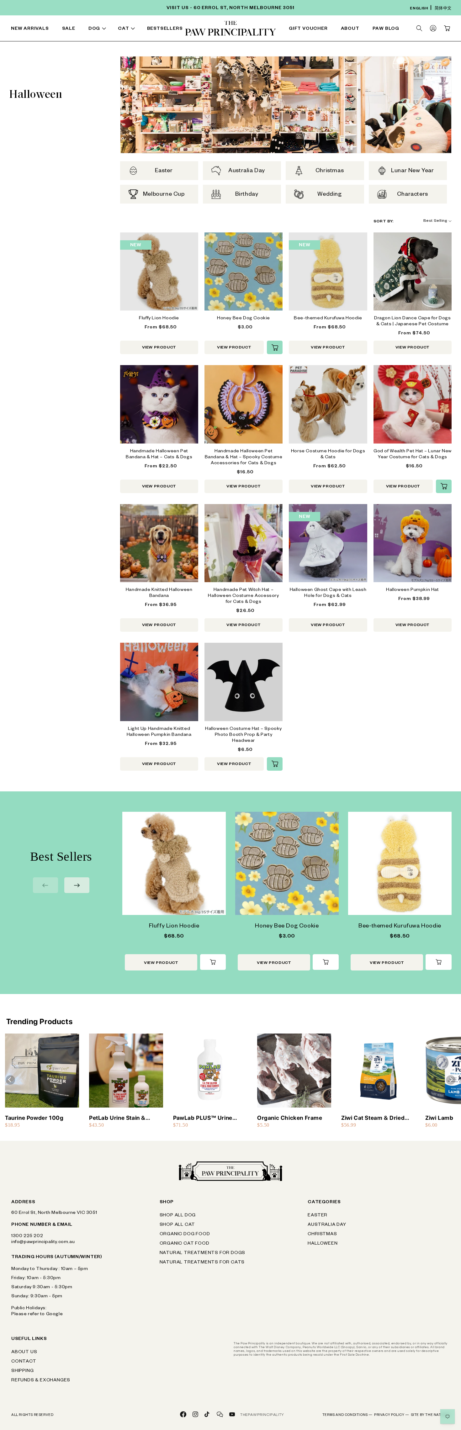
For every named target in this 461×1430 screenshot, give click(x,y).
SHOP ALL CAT (177, 1225)
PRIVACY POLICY (391, 1415)
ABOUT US (24, 1352)
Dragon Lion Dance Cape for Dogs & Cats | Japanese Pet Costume (412, 321)
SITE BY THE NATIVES (430, 1415)
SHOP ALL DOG (178, 1215)
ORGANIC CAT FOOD (184, 1244)
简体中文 (443, 9)
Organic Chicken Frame (289, 1117)
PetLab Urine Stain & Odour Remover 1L (117, 1118)
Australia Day (327, 1225)
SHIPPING (22, 1371)
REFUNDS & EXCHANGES (40, 1380)
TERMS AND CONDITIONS (347, 1415)
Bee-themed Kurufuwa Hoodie (328, 318)
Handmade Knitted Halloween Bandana (159, 593)
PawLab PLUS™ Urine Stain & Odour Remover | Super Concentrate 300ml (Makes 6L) (209, 1118)
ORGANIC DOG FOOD (185, 1234)
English (419, 9)
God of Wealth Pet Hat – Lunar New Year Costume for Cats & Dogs (413, 454)
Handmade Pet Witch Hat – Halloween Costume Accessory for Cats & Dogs (243, 596)
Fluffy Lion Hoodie (159, 318)
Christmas (322, 1234)
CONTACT (23, 1361)
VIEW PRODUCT (159, 348)
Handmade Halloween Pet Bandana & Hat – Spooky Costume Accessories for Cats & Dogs (244, 457)
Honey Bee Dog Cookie (243, 318)
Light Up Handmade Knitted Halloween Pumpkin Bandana (159, 732)
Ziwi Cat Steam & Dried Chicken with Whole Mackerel (373, 1118)
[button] (98, 29)
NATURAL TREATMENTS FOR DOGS (203, 1253)
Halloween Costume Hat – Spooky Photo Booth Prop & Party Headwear (243, 735)
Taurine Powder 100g (34, 1117)
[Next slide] (76, 885)
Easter (317, 1215)
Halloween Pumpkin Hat (412, 590)
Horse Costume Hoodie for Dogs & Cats (328, 454)
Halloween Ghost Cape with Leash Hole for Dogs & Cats (328, 593)
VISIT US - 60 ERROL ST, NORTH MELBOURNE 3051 (230, 8)
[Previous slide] (45, 885)
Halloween (322, 1244)
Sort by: (384, 222)
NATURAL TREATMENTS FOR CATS (202, 1262)
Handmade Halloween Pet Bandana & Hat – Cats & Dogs (159, 454)
